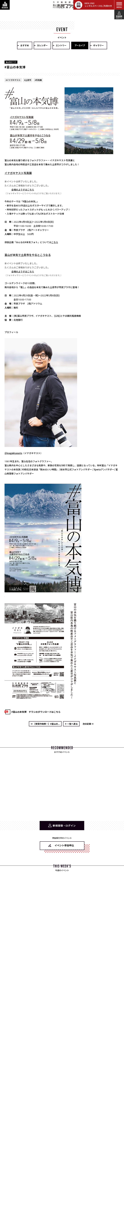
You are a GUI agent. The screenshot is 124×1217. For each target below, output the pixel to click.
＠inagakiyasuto (13, 453)
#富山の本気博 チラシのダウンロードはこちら (35, 711)
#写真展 (38, 80)
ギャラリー (98, 45)
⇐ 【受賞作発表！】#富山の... (45, 723)
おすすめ (24, 45)
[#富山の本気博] (43, 590)
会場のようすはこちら (22, 189)
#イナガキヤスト (13, 80)
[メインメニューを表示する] (119, 5)
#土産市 (27, 80)
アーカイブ (80, 45)
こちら (54, 242)
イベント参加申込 (64, 845)
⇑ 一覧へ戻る (71, 723)
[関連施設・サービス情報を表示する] (5, 5)
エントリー (61, 45)
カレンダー (42, 45)
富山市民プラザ (63, 4)
